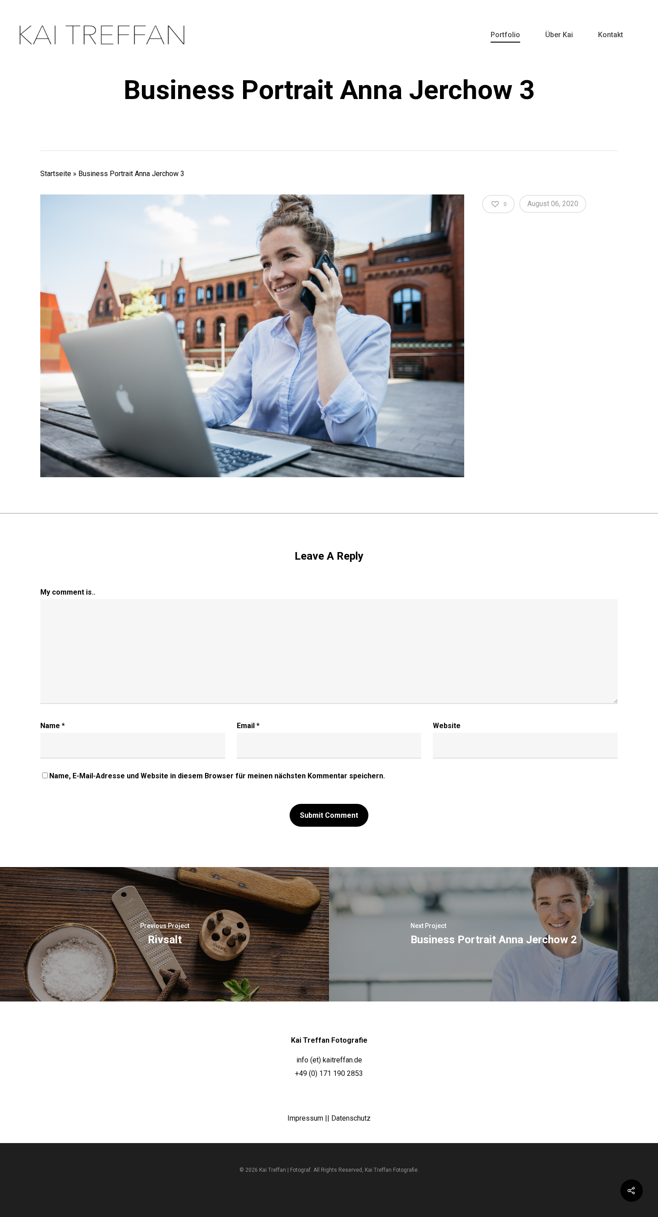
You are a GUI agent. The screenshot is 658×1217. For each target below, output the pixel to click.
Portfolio (505, 34)
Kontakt (610, 34)
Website (447, 725)
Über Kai (559, 34)
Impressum (305, 1118)
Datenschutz (351, 1118)
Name (52, 725)
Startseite (55, 173)
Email (248, 725)
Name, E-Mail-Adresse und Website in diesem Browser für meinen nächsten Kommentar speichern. (217, 776)
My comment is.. (67, 592)
